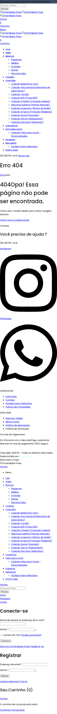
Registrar (4, 676)
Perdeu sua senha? (31, 635)
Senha (4, 629)
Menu (3, 29)
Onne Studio (26, 456)
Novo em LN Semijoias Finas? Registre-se (22, 646)
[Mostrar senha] (36, 630)
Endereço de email (11, 664)
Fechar (4, 466)
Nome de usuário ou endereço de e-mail (22, 620)
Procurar (4, 9)
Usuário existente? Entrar (13, 681)
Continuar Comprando (12, 710)
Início (3, 175)
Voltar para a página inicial (14, 220)
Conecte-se (5, 641)
